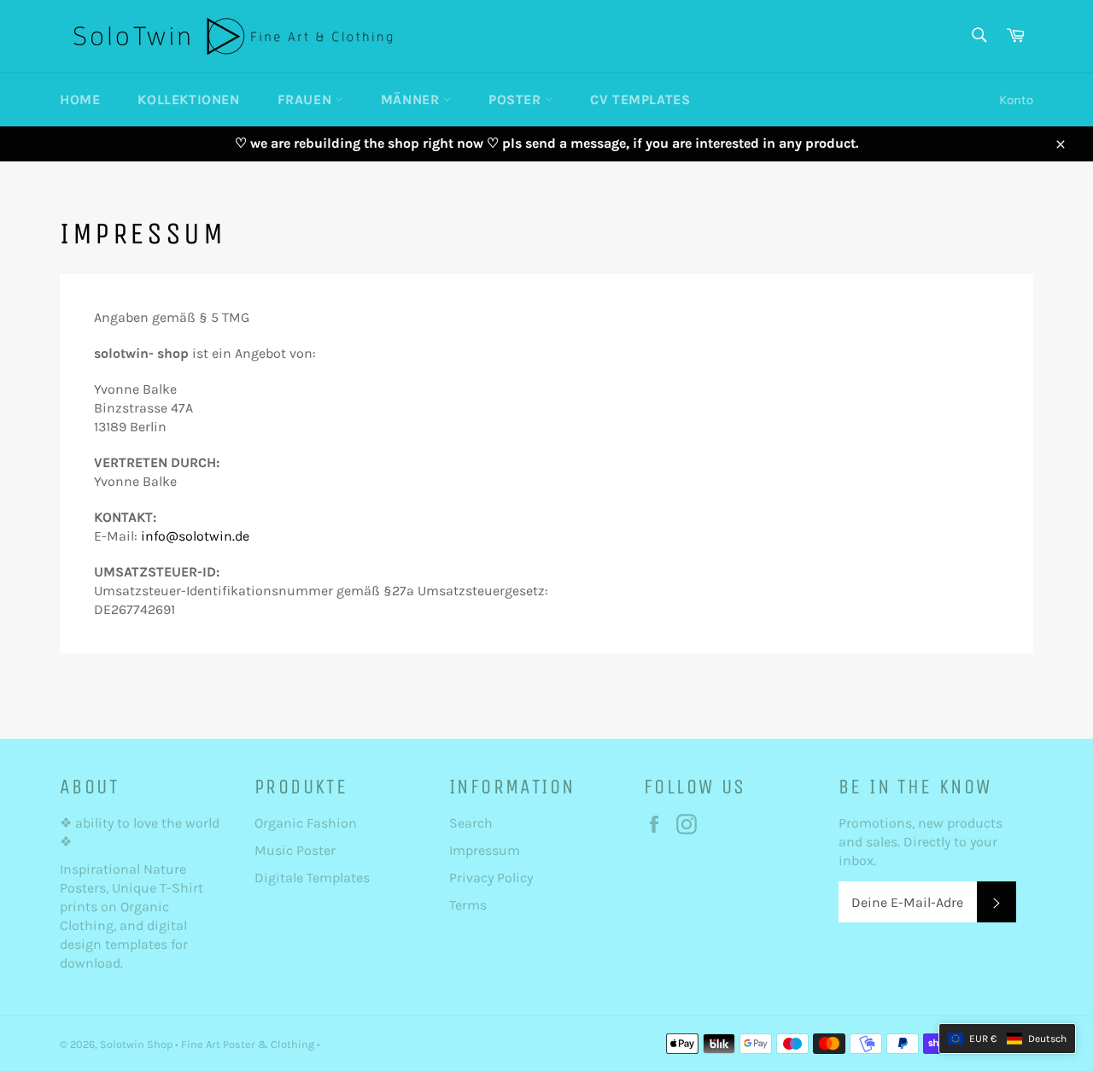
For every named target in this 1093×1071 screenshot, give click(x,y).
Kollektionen (188, 99)
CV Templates (640, 99)
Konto (1016, 100)
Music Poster (296, 850)
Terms (468, 905)
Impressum (484, 850)
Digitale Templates (312, 877)
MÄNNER (412, 99)
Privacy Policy (491, 877)
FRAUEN (307, 99)
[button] (1007, 1038)
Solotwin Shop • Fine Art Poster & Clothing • (210, 1044)
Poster (516, 99)
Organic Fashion (305, 823)
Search (471, 823)
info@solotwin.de (195, 536)
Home (80, 99)
